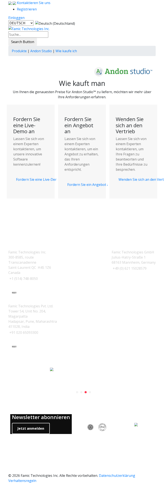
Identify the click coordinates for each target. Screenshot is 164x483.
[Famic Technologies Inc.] (29, 28)
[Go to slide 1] (77, 392)
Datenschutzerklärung (117, 475)
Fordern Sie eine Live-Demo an (40, 179)
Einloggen (16, 17)
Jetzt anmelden (31, 428)
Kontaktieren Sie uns (33, 2)
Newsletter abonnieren (41, 417)
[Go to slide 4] (90, 392)
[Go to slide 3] (86, 392)
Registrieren (27, 9)
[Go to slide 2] (81, 392)
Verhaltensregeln (22, 480)
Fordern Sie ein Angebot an (89, 184)
